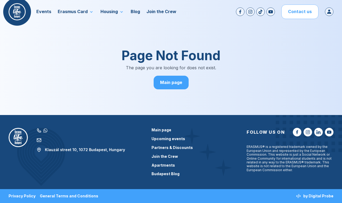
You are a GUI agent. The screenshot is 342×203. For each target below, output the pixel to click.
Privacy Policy (22, 196)
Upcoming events (168, 139)
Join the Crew (164, 156)
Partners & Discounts (172, 147)
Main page (171, 82)
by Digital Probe (318, 196)
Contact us (300, 11)
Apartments (163, 165)
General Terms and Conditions (69, 196)
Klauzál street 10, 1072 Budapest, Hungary (85, 149)
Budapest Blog (165, 174)
